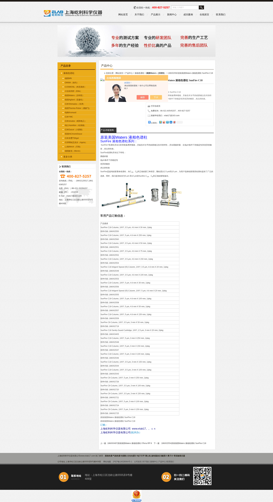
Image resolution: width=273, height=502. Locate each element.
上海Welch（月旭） (73, 147)
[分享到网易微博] (174, 122)
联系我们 (220, 14)
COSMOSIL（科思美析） (75, 87)
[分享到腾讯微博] (167, 122)
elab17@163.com (74, 196)
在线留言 (204, 14)
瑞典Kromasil (70, 112)
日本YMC (69, 117)
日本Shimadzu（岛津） (75, 104)
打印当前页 (155, 106)
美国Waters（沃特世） (74, 95)
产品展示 (155, 14)
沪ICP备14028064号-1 (122, 462)
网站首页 (123, 14)
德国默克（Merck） (73, 151)
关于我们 (139, 14)
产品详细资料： (108, 130)
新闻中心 (172, 14)
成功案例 (188, 14)
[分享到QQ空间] (160, 122)
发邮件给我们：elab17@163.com (165, 115)
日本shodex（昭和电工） (75, 121)
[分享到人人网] (171, 122)
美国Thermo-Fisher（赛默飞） (78, 108)
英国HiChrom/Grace (73, 134)
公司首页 (138, 462)
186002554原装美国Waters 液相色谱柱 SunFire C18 (183, 443)
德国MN (68, 78)
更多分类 (67, 156)
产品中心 (129, 73)
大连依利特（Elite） (73, 91)
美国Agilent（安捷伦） (74, 100)
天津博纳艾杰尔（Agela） (76, 142)
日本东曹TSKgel (72, 138)
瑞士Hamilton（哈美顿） (75, 125)
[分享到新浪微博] (164, 122)
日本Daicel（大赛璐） (74, 130)
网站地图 (107, 462)
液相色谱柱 (68, 73)
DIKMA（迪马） (72, 83)
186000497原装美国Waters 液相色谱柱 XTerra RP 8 (129, 443)
